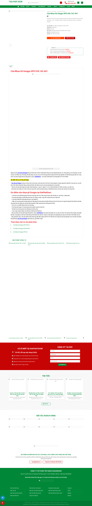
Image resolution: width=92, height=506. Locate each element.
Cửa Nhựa (34, 6)
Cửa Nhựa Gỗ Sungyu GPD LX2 (71, 338)
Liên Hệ (73, 6)
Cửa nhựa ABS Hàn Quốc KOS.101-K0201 (16, 338)
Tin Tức (68, 6)
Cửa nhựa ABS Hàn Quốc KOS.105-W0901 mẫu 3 (35, 339)
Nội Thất (49, 6)
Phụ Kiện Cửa (62, 6)
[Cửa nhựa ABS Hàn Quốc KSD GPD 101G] (56, 289)
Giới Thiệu (22, 6)
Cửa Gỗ (27, 6)
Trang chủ (49, 11)
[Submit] (61, 3)
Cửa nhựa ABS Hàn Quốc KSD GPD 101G (54, 338)
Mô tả (11, 66)
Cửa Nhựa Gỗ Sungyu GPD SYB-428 (21, 228)
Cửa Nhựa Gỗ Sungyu (61, 11)
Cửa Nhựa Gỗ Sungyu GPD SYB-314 (21, 225)
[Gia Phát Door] (17, 2)
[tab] (11, 66)
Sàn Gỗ (55, 6)
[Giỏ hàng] (82, 3)
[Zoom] (10, 45)
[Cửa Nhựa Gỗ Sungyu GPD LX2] (75, 289)
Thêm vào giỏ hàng (70, 38)
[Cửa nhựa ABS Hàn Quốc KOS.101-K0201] (17, 289)
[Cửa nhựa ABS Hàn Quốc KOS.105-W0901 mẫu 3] (37, 289)
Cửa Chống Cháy (41, 6)
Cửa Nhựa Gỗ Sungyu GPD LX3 (20, 232)
